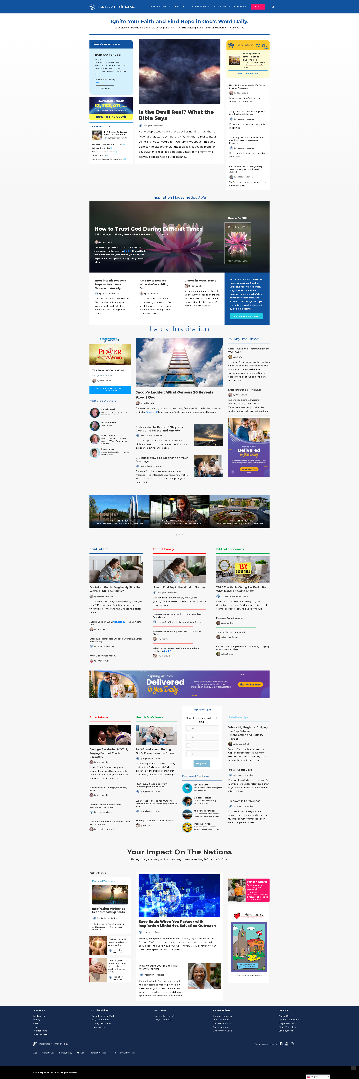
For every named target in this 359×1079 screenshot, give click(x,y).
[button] (257, 7)
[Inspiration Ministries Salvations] (108, 105)
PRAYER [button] (178, 7)
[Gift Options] (160, 981)
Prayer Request (162, 1019)
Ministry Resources (101, 1023)
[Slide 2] (179, 535)
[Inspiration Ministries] (112, 7)
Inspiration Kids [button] (203, 823)
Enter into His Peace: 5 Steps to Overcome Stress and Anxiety (110, 284)
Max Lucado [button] (108, 435)
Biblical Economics (230, 549)
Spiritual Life (98, 549)
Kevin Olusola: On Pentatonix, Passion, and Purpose (105, 806)
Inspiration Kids (99, 1027)
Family (36, 1027)
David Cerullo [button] (108, 409)
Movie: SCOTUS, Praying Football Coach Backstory (108, 753)
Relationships (238, 717)
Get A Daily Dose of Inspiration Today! (107, 144)
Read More (105, 88)
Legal (35, 1053)
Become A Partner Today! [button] (246, 316)
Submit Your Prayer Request (104, 152)
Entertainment (100, 717)
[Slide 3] (182, 535)
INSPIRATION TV (221, 7)
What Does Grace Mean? (102, 655)
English (314, 1076)
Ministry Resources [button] (205, 810)
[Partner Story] (98, 945)
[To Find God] (108, 117)
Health (36, 1023)
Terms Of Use (48, 1053)
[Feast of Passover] (254, 60)
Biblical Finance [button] (202, 797)
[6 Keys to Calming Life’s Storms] (177, 237)
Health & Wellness (149, 717)
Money (36, 1019)
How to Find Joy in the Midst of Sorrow (179, 587)
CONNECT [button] (239, 7)
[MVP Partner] (179, 913)
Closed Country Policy (124, 1053)
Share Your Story (99, 155)
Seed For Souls (221, 1019)
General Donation (222, 1016)
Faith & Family (163, 549)
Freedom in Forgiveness (244, 801)
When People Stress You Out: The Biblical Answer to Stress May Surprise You (156, 803)
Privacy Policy (65, 1053)
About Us (284, 1016)
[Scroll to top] (353, 1068)
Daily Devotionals (100, 1019)
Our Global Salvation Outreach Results (108, 159)
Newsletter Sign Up (164, 1016)
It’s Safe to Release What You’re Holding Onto (154, 284)
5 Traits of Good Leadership (231, 632)
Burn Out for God (108, 54)
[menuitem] (160, 6)
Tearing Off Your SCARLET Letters (154, 820)
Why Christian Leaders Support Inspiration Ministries (247, 113)
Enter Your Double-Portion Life (244, 389)
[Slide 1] (176, 535)
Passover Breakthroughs (229, 618)
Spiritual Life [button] (201, 784)
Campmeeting (221, 1027)
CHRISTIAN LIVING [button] (198, 7)
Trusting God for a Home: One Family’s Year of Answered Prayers (246, 140)
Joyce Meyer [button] (108, 449)
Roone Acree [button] (108, 422)
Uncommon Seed (222, 1030)
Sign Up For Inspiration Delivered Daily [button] (110, 390)
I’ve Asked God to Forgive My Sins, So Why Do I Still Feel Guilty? (245, 169)
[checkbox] (202, 736)
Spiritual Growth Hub (101, 148)
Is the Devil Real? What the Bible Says (176, 115)
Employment (286, 1030)
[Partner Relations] (237, 890)
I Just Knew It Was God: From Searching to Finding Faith (151, 785)
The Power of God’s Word (108, 370)
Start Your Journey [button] (248, 73)
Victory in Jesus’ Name (200, 280)
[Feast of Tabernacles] (234, 60)
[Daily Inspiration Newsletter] (249, 447)
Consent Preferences (100, 1053)
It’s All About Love (240, 769)
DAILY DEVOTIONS (159, 7)
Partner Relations (222, 1023)
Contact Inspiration (289, 1019)
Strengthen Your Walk (102, 375)
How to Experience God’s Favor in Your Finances (247, 86)
